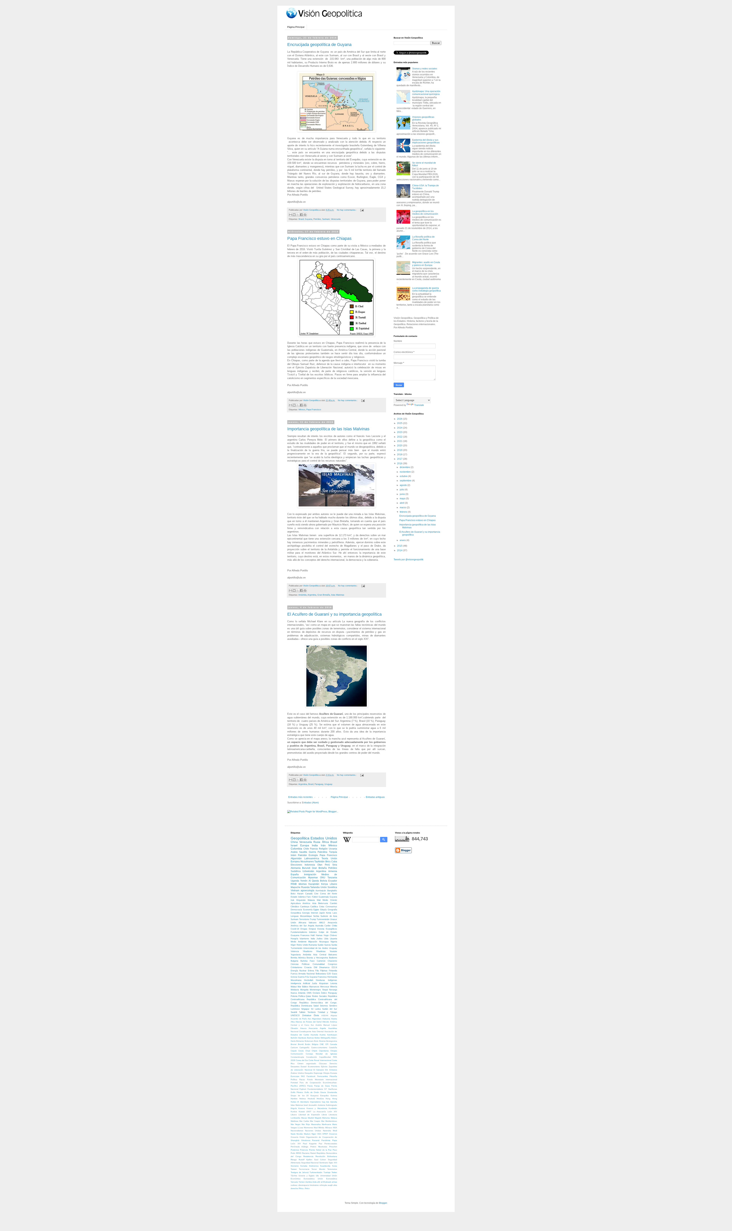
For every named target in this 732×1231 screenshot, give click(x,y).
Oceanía (294, 1137)
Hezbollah (308, 980)
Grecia (294, 977)
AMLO (322, 922)
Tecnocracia (304, 1169)
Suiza (334, 1166)
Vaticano (312, 922)
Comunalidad (319, 964)
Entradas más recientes (300, 797)
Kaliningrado (331, 1105)
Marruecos (314, 986)
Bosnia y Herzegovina (317, 957)
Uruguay (328, 784)
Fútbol (315, 897)
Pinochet (333, 1147)
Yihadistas (321, 951)
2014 (400, 550)
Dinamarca (324, 967)
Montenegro (315, 989)
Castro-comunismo (319, 1047)
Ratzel (313, 1153)
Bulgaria (294, 961)
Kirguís (294, 1108)
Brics (328, 861)
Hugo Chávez (330, 935)
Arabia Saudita (299, 852)
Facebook (311, 1076)
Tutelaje (327, 1172)
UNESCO (295, 1015)
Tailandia (315, 887)
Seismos (324, 1006)
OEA (319, 1134)
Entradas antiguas (375, 797)
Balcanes (332, 954)
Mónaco (328, 1128)
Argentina (311, 595)
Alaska (334, 1019)
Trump (313, 919)
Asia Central (319, 954)
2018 (400, 454)
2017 (400, 459)
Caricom (294, 1047)
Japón (322, 913)
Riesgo (294, 1160)
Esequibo (309, 1073)
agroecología (307, 890)
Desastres (295, 1067)
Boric (316, 1041)
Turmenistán (296, 948)
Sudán (320, 945)
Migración (312, 941)
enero (403, 540)
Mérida (321, 1128)
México (302, 409)
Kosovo (301, 1108)
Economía (307, 909)
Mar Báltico (303, 986)
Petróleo (317, 219)
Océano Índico (320, 993)
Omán (302, 1137)
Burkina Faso (307, 961)
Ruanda (305, 887)
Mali (318, 900)
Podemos (295, 1150)
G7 (325, 1089)
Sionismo (295, 1166)
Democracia (296, 909)
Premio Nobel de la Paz (320, 1150)
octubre (404, 476)
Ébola (316, 1015)
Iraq (323, 1102)
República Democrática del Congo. (318, 1002)
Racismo (306, 1153)
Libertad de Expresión (309, 1115)
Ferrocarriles (322, 1076)
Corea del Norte (328, 893)
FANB (294, 884)
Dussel (304, 1067)
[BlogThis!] (294, 215)
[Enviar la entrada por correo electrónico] (361, 210)
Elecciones (296, 864)
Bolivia (323, 880)
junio (402, 494)
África (325, 841)
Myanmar (313, 877)
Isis (327, 1102)
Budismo (333, 957)
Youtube (333, 951)
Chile (306, 848)
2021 (400, 441)
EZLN (334, 967)
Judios (319, 938)
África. (301, 1188)
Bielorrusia (323, 903)
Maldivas (294, 1121)
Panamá (315, 1140)
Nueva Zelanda (298, 993)
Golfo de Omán (311, 1092)
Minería (333, 986)
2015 (400, 545)
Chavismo (332, 961)
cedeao (294, 1185)
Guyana (308, 219)
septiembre (406, 480)
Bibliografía (326, 1038)
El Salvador (318, 1070)
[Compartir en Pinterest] (305, 215)
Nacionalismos (297, 1131)
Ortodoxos (305, 1140)
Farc (309, 897)
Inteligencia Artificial (300, 983)
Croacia (307, 967)
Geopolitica (296, 913)
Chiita (334, 925)
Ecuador (332, 880)
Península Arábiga (299, 1147)
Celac (321, 906)
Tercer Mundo (318, 1169)
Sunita (334, 945)
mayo (403, 498)
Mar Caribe (304, 1121)
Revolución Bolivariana (326, 1156)
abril (402, 503)
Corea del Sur (302, 1060)
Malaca (334, 1118)
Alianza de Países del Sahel (308, 1022)
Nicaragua (324, 941)
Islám (293, 855)
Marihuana (326, 1124)
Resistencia (308, 1156)
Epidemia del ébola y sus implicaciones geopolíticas (426, 141)
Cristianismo (296, 967)
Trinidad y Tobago (327, 1012)
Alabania (326, 1019)
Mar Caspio (315, 1121)
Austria (322, 1035)
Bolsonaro (309, 1041)
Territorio (311, 1012)
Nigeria (334, 941)
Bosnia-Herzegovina (328, 1041)
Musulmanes (307, 861)
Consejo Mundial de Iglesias (321, 1054)
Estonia (320, 929)
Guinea (334, 1095)
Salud (316, 1006)
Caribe (327, 925)
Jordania (321, 1105)
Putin (293, 1153)
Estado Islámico (298, 897)
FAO (303, 1076)
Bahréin (294, 1038)
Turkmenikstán (316, 1172)
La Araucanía (319, 1112)
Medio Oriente (330, 900)
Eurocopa (295, 1076)
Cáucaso (323, 1063)
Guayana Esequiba (319, 1095)
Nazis (293, 1134)
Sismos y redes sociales (424, 68)
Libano (294, 1115)
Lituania (333, 938)
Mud (316, 1128)
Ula (317, 1176)
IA (298, 1102)
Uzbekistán (308, 871)
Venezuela (335, 219)
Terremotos (332, 1169)
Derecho (333, 1063)
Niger (313, 1134)
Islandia (333, 1102)
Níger (293, 945)
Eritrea (311, 970)
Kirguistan (323, 983)
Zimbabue (306, 1015)
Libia (326, 938)
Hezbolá (311, 1099)
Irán (323, 845)
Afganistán (296, 858)
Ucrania (333, 848)
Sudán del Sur (329, 1009)
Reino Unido (302, 945)
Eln (326, 1070)
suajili (330, 1185)
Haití (313, 935)
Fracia (310, 1086)
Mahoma (326, 1118)
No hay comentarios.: (347, 210)
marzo (403, 507)
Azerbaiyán (320, 890)
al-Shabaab (326, 1182)
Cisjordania (324, 1051)
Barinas (310, 1038)
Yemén (303, 880)
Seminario (323, 1163)
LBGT (308, 1112)
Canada (333, 1044)
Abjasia (334, 1015)
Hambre (294, 1099)
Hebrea (302, 1099)
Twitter (334, 1172)
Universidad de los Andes (315, 948)
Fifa (317, 970)
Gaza (334, 973)
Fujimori (302, 1089)
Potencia (304, 1150)
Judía (314, 983)
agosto (403, 485)
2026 (400, 419)
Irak (292, 900)
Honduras (320, 980)
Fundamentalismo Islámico (304, 932)
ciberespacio (303, 1185)
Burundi (306, 868)
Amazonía (332, 922)
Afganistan (316, 1019)
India (315, 845)
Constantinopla (297, 1057)
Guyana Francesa (318, 977)
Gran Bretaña (323, 595)
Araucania (313, 1028)
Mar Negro (295, 1124)
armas (334, 1182)
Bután (307, 1044)
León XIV (332, 1112)
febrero (404, 512)
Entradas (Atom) (310, 802)
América (306, 903)
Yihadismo (307, 951)
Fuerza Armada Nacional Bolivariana (308, 973)
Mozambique (306, 916)
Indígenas (332, 980)
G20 (329, 973)
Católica (314, 906)
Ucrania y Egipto (307, 1176)
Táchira (294, 1176)
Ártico (307, 1188)
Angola (311, 925)
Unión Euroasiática (327, 1179)
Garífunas (332, 1089)
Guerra (312, 852)
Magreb (318, 1118)
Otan (319, 864)
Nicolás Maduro (303, 1134)
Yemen (302, 1182)
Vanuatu (294, 1182)
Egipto (316, 909)
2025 (400, 423)
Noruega (333, 989)
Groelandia (332, 1092)
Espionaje (318, 1073)
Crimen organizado (306, 1063)
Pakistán (302, 855)
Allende (325, 1022)
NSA (335, 1128)
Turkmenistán (323, 919)
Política (301, 996)
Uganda (295, 880)
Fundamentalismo (315, 1089)
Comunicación (297, 1054)
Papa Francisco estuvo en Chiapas (319, 238)
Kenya (324, 884)
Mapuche (295, 887)
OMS (309, 993)
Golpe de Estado (328, 932)
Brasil (301, 219)
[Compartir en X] (298, 215)
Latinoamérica (311, 858)
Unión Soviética (328, 887)
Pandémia (325, 1140)
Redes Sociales (319, 996)
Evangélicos (331, 929)
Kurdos (294, 1112)
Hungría (294, 938)
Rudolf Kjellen (305, 1160)
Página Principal (295, 27)
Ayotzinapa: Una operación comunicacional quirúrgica (426, 92)
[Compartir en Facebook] (301, 215)
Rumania (313, 945)
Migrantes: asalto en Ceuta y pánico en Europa (426, 263)
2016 (400, 463)
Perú (327, 864)
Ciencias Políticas (300, 964)
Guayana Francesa (300, 935)
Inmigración (310, 874)
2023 (400, 432)
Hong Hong (331, 1099)
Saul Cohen (320, 1160)
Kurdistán (333, 1108)
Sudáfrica (296, 871)
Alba (293, 1022)
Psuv (335, 1150)
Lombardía (295, 1118)
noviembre (405, 472)
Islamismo (304, 938)
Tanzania (332, 877)
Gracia (323, 1092)
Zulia (314, 1182)
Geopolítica (300, 838)
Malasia (311, 900)
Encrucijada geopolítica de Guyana (319, 44)
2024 (400, 427)
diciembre (405, 467)
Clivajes (333, 1051)
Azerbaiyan (332, 1035)
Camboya (304, 906)
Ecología (313, 855)
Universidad (325, 1176)
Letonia (333, 983)
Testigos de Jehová (300, 1172)
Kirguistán (301, 900)
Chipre (314, 1051)
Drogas (303, 929)
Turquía (333, 852)
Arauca (303, 1028)
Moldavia (295, 989)
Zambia (308, 1182)
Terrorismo (304, 919)
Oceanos (333, 1134)
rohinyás (323, 1185)
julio (402, 489)
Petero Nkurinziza (318, 1147)
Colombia (296, 848)
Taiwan (294, 1169)
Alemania (296, 868)
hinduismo (314, 1185)
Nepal (325, 989)
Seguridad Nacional (310, 1163)
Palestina (322, 852)
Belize (317, 1038)
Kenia (328, 913)
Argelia (323, 1028)
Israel (294, 845)
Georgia (306, 913)
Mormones (308, 1128)
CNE (322, 1044)
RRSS (298, 1153)
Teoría (325, 858)
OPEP (325, 1134)
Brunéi (301, 1044)
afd (318, 1182)
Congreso (332, 964)
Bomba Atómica (298, 957)
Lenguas (295, 916)
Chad (307, 1051)
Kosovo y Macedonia (317, 1108)
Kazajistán (313, 884)
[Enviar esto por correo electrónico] (290, 215)
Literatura (333, 1115)
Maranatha (316, 1124)
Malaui (294, 986)
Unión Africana (298, 922)
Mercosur (324, 986)
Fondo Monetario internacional (322, 1079)
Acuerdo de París (299, 1019)
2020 (400, 445)
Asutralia (314, 1035)
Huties (293, 1102)
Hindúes (320, 1099)
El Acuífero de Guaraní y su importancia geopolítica (334, 614)
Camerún (321, 961)
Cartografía (304, 1047)
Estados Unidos (324, 838)
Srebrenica (314, 1166)
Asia (314, 903)
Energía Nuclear (299, 970)
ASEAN (324, 1015)
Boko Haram (297, 893)
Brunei (293, 1044)
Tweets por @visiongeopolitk (408, 559)
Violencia (295, 951)
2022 (400, 436)
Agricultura (296, 903)
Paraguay (319, 784)
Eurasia (333, 1073)
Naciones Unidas (313, 1131)
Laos (334, 913)
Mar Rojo (306, 1124)
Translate (419, 405)
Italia (313, 938)
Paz (320, 1144)
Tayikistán (319, 861)
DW (315, 967)
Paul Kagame (310, 1144)
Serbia (316, 916)
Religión (323, 848)
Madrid (311, 1118)
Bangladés (332, 890)
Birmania (300, 1041)
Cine (316, 893)
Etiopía (323, 909)
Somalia (303, 1166)
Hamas (319, 935)
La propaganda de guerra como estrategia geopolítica (426, 289)
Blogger (383, 1203)
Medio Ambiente (299, 941)
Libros (324, 1115)
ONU (322, 877)
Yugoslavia (296, 954)
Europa (304, 845)
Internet (314, 913)
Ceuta (301, 1051)
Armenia (332, 871)
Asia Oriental (317, 1031)
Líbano (333, 884)
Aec (309, 1019)
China (294, 841)
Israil (306, 1105)
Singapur (305, 1009)
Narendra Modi (330, 1131)
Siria (334, 864)
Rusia (316, 841)
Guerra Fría (303, 977)
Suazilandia (325, 1166)
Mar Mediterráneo (329, 1121)
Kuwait (302, 1112)
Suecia (327, 945)
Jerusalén (312, 1105)
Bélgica (315, 1044)
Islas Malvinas (337, 595)
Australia (319, 925)
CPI (326, 1044)
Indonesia (310, 864)
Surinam (326, 219)
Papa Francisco (313, 409)
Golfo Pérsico (297, 1092)
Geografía (332, 909)
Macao (304, 1118)
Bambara (302, 1038)
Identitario (304, 1102)
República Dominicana (301, 1006)
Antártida (302, 595)
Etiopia (326, 1073)
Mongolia (304, 989)
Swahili (294, 1012)
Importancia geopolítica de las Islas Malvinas (328, 428)
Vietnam (295, 890)
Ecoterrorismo (314, 1067)
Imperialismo (315, 1102)
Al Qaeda (314, 880)
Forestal (294, 1083)
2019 (400, 450)
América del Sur (299, 925)
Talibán (302, 1012)
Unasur (333, 919)
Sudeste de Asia (328, 916)
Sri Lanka (316, 1009)
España (295, 874)
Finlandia (333, 970)
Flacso (302, 1079)
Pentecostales (330, 1144)
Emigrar (312, 929)
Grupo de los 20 (300, 1095)
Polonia (294, 996)
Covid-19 (295, 929)
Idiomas (303, 884)
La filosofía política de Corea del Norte (423, 238)
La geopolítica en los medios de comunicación (425, 212)
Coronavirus (331, 906)
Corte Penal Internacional (320, 1060)
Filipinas (323, 970)
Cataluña (333, 1047)
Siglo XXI (333, 1163)
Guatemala (324, 897)
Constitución (311, 1057)
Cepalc (294, 1051)
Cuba (334, 861)
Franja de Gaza (322, 1086)
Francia (314, 848)
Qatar (308, 996)
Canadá (308, 893)
